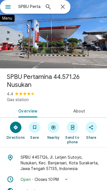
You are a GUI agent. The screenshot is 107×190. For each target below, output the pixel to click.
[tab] (27, 110)
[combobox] (29, 6)
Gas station (18, 99)
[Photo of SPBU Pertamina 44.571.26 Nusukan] (53, 34)
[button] (53, 179)
